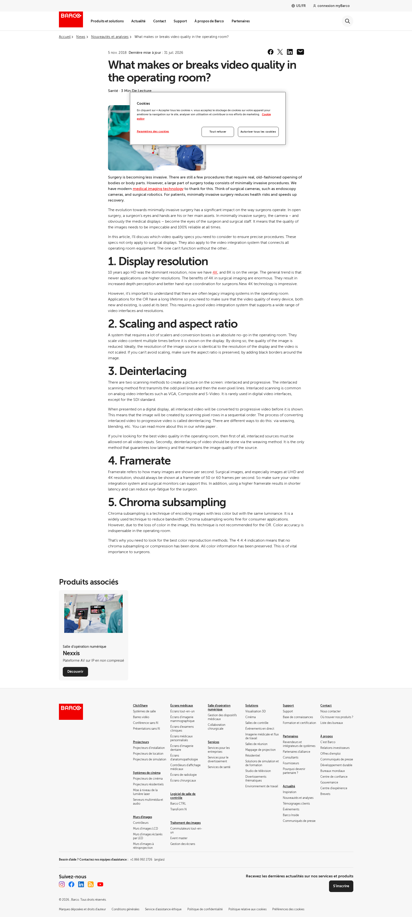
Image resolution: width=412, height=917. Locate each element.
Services (213, 742)
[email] (300, 52)
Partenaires (241, 21)
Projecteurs (141, 742)
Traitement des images (185, 823)
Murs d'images (142, 817)
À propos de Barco (209, 21)
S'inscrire (341, 886)
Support (180, 21)
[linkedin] (290, 52)
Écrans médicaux (181, 705)
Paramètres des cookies (153, 131)
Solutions (251, 705)
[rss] (91, 884)
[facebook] (270, 52)
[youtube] (100, 884)
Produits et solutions (107, 21)
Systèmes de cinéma (146, 773)
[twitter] (280, 52)
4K (215, 272)
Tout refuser (217, 131)
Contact (159, 21)
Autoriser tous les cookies (258, 131)
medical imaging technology (158, 189)
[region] (208, 118)
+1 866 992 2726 (147, 859)
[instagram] (62, 884)
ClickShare (140, 705)
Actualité (138, 21)
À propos (326, 736)
